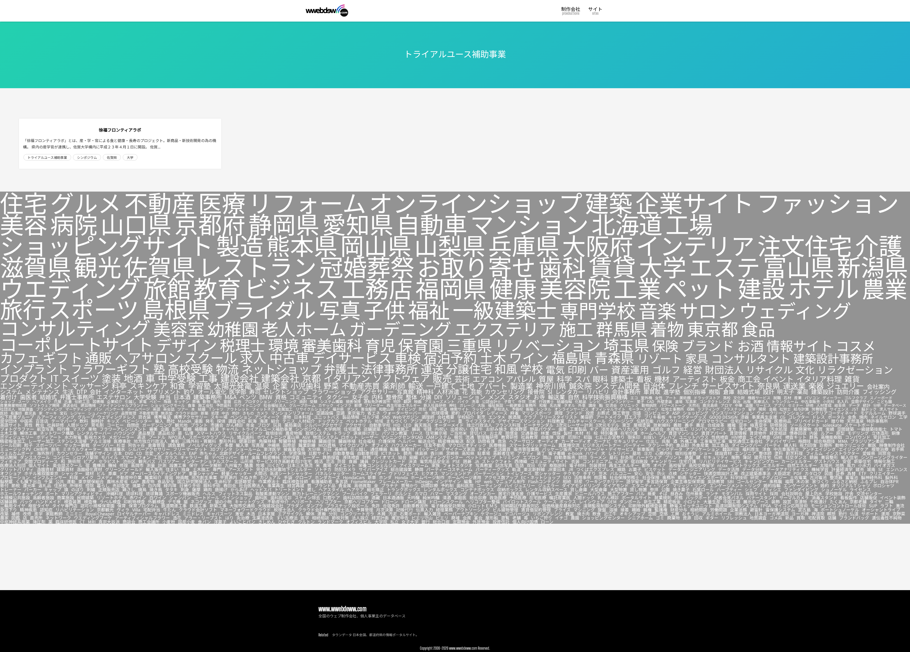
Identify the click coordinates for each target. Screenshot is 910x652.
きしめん (266, 521)
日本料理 (302, 417)
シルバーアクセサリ (323, 425)
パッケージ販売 (557, 449)
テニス (288, 421)
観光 (97, 266)
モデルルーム (873, 413)
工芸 (157, 457)
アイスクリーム (413, 465)
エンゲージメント (800, 485)
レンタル (543, 409)
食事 (191, 405)
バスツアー (168, 461)
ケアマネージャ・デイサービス (604, 449)
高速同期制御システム (736, 505)
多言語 (341, 481)
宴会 (478, 517)
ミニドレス (193, 513)
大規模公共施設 (15, 497)
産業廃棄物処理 (13, 405)
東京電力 (355, 413)
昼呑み (676, 493)
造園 (749, 405)
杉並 (121, 445)
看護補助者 (321, 481)
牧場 (260, 465)
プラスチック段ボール (347, 505)
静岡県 (283, 223)
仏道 (854, 513)
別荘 (327, 449)
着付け (8, 396)
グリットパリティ (17, 469)
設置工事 (177, 465)
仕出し (652, 441)
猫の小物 (223, 501)
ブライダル (264, 309)
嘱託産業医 (559, 497)
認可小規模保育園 (97, 505)
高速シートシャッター (291, 473)
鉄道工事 (198, 505)
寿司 (254, 391)
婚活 (318, 461)
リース (416, 433)
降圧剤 (39, 521)
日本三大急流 (300, 465)
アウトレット (237, 409)
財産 (578, 481)
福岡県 (451, 287)
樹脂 (714, 391)
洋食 (766, 449)
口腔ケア (331, 497)
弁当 (165, 396)
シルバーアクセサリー (149, 449)
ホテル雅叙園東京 (41, 473)
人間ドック (584, 497)
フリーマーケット (190, 449)
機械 (112, 465)
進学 (38, 513)
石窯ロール (703, 489)
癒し (311, 489)
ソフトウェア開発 (44, 405)
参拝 (654, 489)
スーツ (23, 401)
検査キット (795, 437)
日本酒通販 (393, 497)
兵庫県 (523, 245)
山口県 (136, 223)
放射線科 (661, 425)
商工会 (749, 378)
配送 (470, 441)
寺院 (522, 401)
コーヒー (115, 425)
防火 (661, 473)
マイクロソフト (354, 445)
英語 (156, 409)
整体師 (765, 453)
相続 (567, 481)
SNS (386, 417)
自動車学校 (379, 425)
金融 (773, 409)
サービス (763, 405)
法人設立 (360, 517)
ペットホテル (359, 421)
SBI (730, 481)
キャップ (52, 489)
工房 (675, 513)
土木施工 (201, 469)
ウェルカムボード (17, 453)
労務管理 (819, 409)
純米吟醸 (431, 497)
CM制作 (41, 449)
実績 (830, 429)
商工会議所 (148, 521)
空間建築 (845, 429)
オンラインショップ (475, 202)
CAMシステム (438, 437)
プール (227, 437)
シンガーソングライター (884, 457)
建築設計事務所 (833, 358)
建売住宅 (762, 457)
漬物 (286, 417)
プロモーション (15, 477)
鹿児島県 (710, 405)
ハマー (436, 493)
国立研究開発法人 (194, 481)
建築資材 (65, 469)
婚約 (824, 485)
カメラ (262, 413)
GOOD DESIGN (723, 417)
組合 (275, 421)
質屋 (546, 378)
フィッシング (879, 391)
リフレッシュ (734, 517)
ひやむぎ (286, 521)
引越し (130, 401)
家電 (143, 401)
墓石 (613, 457)
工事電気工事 (713, 441)
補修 (15, 513)
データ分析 (753, 469)
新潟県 (872, 266)
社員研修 (55, 425)
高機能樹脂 (831, 437)
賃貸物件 (758, 433)
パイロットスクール (522, 501)
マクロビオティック (467, 445)
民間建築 (85, 497)
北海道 (627, 223)
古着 (68, 401)
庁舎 (849, 493)
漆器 (744, 417)
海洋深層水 (114, 449)
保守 (193, 465)
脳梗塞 (6, 481)
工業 (637, 287)
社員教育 (529, 437)
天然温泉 (855, 421)
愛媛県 (868, 453)
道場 (678, 401)
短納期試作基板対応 (520, 505)
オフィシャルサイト (608, 409)
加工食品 (720, 445)
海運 (263, 421)
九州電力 (233, 465)
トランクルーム (785, 401)
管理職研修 (487, 437)
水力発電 (73, 437)
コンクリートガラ (357, 513)
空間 (652, 513)
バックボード (698, 497)
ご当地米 (458, 433)
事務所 (668, 477)
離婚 (636, 509)
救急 (502, 441)
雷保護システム (780, 509)
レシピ (595, 401)
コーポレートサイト (77, 344)
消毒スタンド (824, 497)
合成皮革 (715, 425)
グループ (85, 417)
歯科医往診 (281, 497)
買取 (800, 517)
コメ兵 (775, 517)
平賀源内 (228, 477)
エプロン (531, 457)
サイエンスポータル (708, 477)
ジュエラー (548, 485)
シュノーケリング (103, 413)
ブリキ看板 (654, 417)
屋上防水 (813, 493)
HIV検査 (738, 437)
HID (396, 425)
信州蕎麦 (694, 493)
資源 (687, 517)
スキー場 (219, 417)
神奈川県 (551, 385)
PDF (797, 473)
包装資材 (597, 465)
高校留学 (677, 465)
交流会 (611, 405)
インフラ (343, 405)
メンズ (496, 396)
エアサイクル (290, 513)
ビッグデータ (669, 449)
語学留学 (634, 481)
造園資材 (45, 469)
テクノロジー (774, 477)
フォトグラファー (17, 429)
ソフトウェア (401, 378)
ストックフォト (497, 461)
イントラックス (745, 465)
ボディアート (49, 437)
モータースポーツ (643, 409)
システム (11, 391)
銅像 (896, 433)
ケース (550, 501)
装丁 (541, 453)
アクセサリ (355, 425)
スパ (582, 378)
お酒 (750, 345)
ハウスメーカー (406, 445)
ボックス (567, 501)
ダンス (352, 409)
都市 (646, 465)
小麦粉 (168, 521)
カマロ (420, 493)
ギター (711, 517)
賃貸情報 (738, 433)
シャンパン (180, 497)
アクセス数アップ (501, 477)
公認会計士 (491, 401)
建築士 (622, 378)
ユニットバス (326, 417)
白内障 (154, 485)
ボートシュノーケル (840, 509)
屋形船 (491, 517)
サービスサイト (728, 385)
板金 (727, 378)
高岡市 (137, 465)
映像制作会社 (892, 445)
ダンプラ (314, 505)
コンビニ (61, 457)
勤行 (842, 513)
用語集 (600, 477)
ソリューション (465, 396)
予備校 (517, 409)
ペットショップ (481, 457)
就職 (777, 397)
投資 (590, 413)
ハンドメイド (48, 501)
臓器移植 (346, 441)
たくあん (838, 501)
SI (549, 391)
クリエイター (882, 473)
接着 (624, 509)
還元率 (29, 485)
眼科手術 (211, 485)
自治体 (654, 385)
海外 (217, 401)
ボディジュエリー (17, 437)
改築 (4, 513)
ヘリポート (302, 501)
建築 (608, 202)
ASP (676, 413)
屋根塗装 (642, 425)
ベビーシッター (137, 421)
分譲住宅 (469, 368)
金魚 (852, 417)
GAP (135, 481)
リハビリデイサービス (720, 461)
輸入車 (242, 445)
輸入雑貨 (432, 513)
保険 (665, 345)
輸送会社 (426, 441)
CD (139, 453)
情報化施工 (884, 461)
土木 (493, 357)
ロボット (349, 437)
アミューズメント (439, 401)
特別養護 (609, 433)
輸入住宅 (849, 457)
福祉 (429, 309)
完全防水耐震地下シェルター (284, 469)
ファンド (574, 413)
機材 (661, 378)
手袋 (288, 477)
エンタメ (496, 417)
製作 (176, 429)
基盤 (689, 457)
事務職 (775, 481)
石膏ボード (410, 513)
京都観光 (105, 509)
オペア (659, 465)
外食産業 (700, 445)
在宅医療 (537, 497)
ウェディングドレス (116, 417)
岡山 (547, 457)
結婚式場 (748, 391)
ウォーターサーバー (402, 413)
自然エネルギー (802, 465)
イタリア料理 (819, 378)
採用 (774, 493)
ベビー (155, 401)
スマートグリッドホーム (532, 445)
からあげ (238, 489)
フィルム (814, 453)
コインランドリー (618, 401)
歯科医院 (464, 485)
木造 (250, 513)
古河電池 (818, 477)
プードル (156, 437)
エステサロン (114, 396)
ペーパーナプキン (461, 513)
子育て (509, 401)
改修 (27, 513)
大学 (130, 157)
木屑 (381, 513)
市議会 (216, 425)
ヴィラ (123, 509)
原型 (840, 433)
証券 (840, 473)
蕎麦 (651, 493)
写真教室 (483, 465)
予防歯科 (223, 405)
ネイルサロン (883, 417)
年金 (250, 425)
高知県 (468, 453)
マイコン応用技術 (791, 505)
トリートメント (289, 489)
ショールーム (248, 449)
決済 (412, 461)
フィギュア (10, 461)
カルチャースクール (586, 421)
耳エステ (632, 417)
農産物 (148, 481)
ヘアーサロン (521, 441)
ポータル (836, 417)
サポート (869, 513)
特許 (397, 401)
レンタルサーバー (94, 433)
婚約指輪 (772, 485)
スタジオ (519, 396)
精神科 (425, 391)
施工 (576, 328)
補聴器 (201, 429)
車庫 (112, 473)
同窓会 (884, 453)
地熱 (839, 465)
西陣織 (520, 461)
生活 (68, 391)
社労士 (785, 409)
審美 (153, 429)
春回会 (229, 485)
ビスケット (654, 469)
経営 (692, 369)
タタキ (171, 489)
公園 (665, 489)
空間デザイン (862, 401)
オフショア (10, 473)
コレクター (798, 417)
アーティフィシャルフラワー (142, 517)
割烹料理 (794, 453)
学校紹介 (465, 417)
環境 (283, 345)
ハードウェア (649, 457)
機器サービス (759, 397)
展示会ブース (756, 501)
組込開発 (8, 457)
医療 (222, 202)
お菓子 (634, 469)
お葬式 (603, 413)
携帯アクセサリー (191, 417)
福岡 (789, 481)
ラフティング (708, 409)
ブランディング (49, 409)
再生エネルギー (624, 465)
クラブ (530, 417)
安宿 (846, 461)
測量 (150, 465)
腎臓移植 (287, 441)
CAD (650, 401)
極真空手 (758, 425)
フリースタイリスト (558, 417)
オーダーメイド (449, 425)
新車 (372, 477)
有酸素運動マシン (272, 493)
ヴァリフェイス (403, 473)
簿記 (747, 457)
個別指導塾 (685, 453)
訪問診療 (429, 485)
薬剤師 (393, 385)
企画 (164, 429)
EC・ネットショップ (540, 477)
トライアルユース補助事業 (47, 157)
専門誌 (219, 469)
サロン (707, 309)
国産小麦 (186, 521)
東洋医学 (272, 449)
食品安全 (165, 481)
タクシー (337, 396)
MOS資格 (327, 445)
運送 (432, 368)
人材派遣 (448, 391)
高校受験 (190, 368)
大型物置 (618, 489)
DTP (82, 391)
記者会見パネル (729, 497)
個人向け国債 (525, 521)
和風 (506, 368)
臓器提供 (327, 441)
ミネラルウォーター (82, 449)
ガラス (171, 457)
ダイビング (406, 409)
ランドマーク (330, 521)
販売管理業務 (526, 449)
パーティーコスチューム (449, 469)
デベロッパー (224, 457)
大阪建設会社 (270, 505)
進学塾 (671, 391)
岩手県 (897, 449)
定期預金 (461, 521)
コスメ (856, 345)
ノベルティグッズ (205, 445)
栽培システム (318, 433)
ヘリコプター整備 (483, 501)
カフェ (20, 357)
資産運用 (630, 369)
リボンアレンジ (548, 513)
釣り (189, 391)
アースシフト (240, 469)
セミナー (795, 405)
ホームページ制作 (428, 477)
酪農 (249, 465)
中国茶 (26, 421)
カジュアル (270, 477)
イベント (778, 378)
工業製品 (578, 429)
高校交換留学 (701, 465)
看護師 (16, 413)
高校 (727, 397)
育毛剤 (97, 425)
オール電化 (212, 391)
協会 (402, 457)
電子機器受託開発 (448, 505)
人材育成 (824, 405)
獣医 (872, 445)
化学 (542, 465)
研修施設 (778, 425)
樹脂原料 (557, 465)
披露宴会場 (294, 449)
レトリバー (618, 453)
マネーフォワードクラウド (245, 509)
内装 (813, 433)
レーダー (311, 457)
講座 (592, 405)
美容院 (575, 287)
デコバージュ (517, 513)
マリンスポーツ (536, 413)
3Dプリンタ (221, 449)
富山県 (798, 266)
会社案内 (878, 386)
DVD (129, 453)
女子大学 (410, 521)
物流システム (325, 437)
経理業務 (444, 509)
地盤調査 (25, 409)
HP (478, 481)
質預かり (409, 485)
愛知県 (357, 223)
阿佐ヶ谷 (136, 445)
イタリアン (347, 378)
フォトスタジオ (458, 465)
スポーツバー (48, 445)
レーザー (369, 437)
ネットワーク (58, 517)
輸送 (415, 385)
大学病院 (332, 429)
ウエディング (70, 287)
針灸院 (627, 457)
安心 (638, 473)
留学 (752, 409)
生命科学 (222, 481)
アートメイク (608, 417)
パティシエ (770, 489)
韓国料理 (730, 449)
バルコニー (620, 473)
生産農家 (563, 493)
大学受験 (145, 396)
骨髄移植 (307, 441)
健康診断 (247, 441)
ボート (52, 493)
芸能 (476, 391)
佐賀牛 (476, 429)
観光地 (181, 425)
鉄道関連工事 (174, 505)
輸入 (159, 421)
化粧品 (580, 401)
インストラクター (843, 453)
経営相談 (778, 433)
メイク (87, 477)
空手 (743, 425)
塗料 (778, 453)
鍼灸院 (580, 385)
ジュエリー (845, 385)
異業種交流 (569, 445)
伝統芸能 (645, 421)
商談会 (129, 521)
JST (855, 409)
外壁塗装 (664, 401)
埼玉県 (626, 345)
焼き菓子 (681, 489)
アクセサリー (377, 391)
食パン (204, 521)
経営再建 (295, 485)
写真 (340, 309)
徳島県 (421, 453)
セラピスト (109, 461)
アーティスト (694, 378)
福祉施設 (495, 405)
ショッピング (695, 413)
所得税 (76, 485)
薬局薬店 (292, 425)
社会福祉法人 (275, 405)
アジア (416, 421)
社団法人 (7, 409)
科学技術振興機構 (605, 396)
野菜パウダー (542, 429)
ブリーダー (374, 405)
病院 (74, 223)
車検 (407, 357)
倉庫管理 (156, 445)
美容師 (586, 417)
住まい (172, 469)
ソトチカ (323, 469)
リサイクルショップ (313, 409)
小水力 (864, 465)
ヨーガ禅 (800, 513)
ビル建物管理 (505, 509)
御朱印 (634, 437)
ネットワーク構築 (57, 433)
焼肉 (863, 417)
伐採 (556, 433)
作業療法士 (269, 481)
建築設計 (822, 391)
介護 (878, 245)
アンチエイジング (819, 449)
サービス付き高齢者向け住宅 (284, 461)
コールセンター (751, 481)
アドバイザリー (780, 441)
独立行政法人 (479, 425)
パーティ (772, 445)
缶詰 (519, 465)
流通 (469, 437)
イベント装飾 (892, 497)
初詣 (587, 437)
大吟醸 (413, 497)
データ (854, 405)
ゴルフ (666, 369)
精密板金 (672, 501)
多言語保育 (657, 481)
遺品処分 (166, 433)
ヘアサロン (148, 357)
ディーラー (832, 397)
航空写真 (45, 429)
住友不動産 (434, 445)
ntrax (722, 465)
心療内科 (663, 453)
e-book (575, 453)
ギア (594, 429)
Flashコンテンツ (544, 481)
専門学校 (598, 309)
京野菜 (898, 513)
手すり (589, 473)
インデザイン (448, 481)
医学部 (237, 391)
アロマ (726, 405)
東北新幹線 (534, 469)
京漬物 (800, 501)
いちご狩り (541, 517)
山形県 (247, 461)
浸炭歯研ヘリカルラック (624, 429)
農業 (884, 288)
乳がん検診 (608, 497)
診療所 (825, 445)
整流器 (836, 477)
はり (229, 517)
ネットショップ (281, 368)
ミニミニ (73, 513)
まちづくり (396, 421)
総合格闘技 (824, 441)
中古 (225, 413)
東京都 (712, 328)
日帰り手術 (189, 485)
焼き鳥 (155, 489)
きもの (248, 413)
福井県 (338, 409)
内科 (377, 396)
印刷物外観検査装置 (647, 505)
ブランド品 (325, 485)
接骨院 (536, 391)
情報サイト (800, 345)
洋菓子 (220, 521)
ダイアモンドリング (581, 485)
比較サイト (319, 453)
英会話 (168, 409)
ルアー (827, 433)
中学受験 (177, 378)
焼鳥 (142, 489)
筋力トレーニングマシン (315, 493)
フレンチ (683, 385)
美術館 (685, 397)
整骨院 (394, 396)
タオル (569, 405)
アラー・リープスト (203, 517)
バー (598, 369)
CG (782, 417)
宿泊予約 (450, 357)
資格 (281, 396)
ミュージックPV (15, 449)
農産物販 (293, 433)
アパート (492, 385)
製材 (568, 433)
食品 (758, 328)
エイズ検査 (759, 437)
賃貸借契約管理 (536, 509)
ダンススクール (35, 457)
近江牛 (610, 513)
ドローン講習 (413, 501)
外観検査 (156, 501)
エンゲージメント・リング (735, 485)
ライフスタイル (480, 421)
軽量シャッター (236, 473)
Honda (401, 477)
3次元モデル (607, 425)
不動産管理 (148, 413)
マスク (79, 429)
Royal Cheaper (99, 513)
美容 (23, 223)
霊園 (227, 401)
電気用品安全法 (435, 461)
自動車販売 (564, 457)
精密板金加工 (13, 441)
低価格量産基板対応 (561, 505)
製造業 (521, 385)
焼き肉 (583, 513)
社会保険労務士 (624, 477)
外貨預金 (481, 521)
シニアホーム (640, 517)
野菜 (331, 385)
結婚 (201, 409)
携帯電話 (162, 417)
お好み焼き (496, 429)
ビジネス (291, 287)
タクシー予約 (660, 445)
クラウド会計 (186, 413)
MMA (842, 441)
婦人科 (790, 445)
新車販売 (645, 449)
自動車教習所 (415, 505)
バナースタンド (761, 497)
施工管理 (621, 413)
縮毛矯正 (375, 489)
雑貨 (852, 378)
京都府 (210, 223)
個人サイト (39, 465)
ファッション (828, 202)
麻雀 (514, 413)
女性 (659, 397)
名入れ (842, 401)
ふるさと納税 (844, 481)
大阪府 (597, 245)
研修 (810, 405)
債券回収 (797, 433)
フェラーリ (381, 493)
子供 (384, 309)
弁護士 (341, 368)
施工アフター (620, 493)
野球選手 (896, 413)
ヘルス (209, 493)
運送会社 (70, 405)
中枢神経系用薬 (15, 521)
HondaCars (354, 477)
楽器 (816, 385)
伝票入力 (424, 509)
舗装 (416, 429)
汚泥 (392, 513)
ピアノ (89, 461)
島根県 (176, 308)
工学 (903, 417)
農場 (327, 465)
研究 (754, 477)
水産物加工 (677, 429)
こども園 (884, 401)
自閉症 (133, 425)
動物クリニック (850, 445)
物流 (227, 368)
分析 (877, 405)
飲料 (84, 421)
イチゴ (561, 517)
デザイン (186, 345)
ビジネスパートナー (601, 445)
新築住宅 (862, 461)
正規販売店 (108, 489)
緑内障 (170, 485)
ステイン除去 (307, 497)
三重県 (469, 345)
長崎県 (341, 449)
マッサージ (90, 385)
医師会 (657, 429)
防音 (341, 461)
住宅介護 (687, 461)
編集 (468, 481)
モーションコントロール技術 (838, 505)
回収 (698, 517)
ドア (123, 473)
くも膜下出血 (28, 481)
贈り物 (837, 421)
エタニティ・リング (651, 485)
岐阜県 (840, 405)
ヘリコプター (328, 501)
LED (407, 425)
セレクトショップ (286, 391)
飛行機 (63, 429)
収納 (690, 409)
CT (82, 521)
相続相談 (320, 517)
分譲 (425, 396)
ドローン (389, 501)
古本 (118, 453)
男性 (28, 425)
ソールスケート (805, 425)
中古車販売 (810, 401)
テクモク (571, 473)
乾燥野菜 (518, 429)
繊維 (731, 425)
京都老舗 (858, 501)
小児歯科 (306, 385)
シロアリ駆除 (85, 457)
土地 (466, 385)
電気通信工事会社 (745, 441)
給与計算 (801, 409)
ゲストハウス (827, 461)
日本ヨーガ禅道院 (772, 513)
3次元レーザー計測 (574, 425)
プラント (199, 425)
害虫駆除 (368, 409)
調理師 (428, 417)
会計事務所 (626, 391)
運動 (71, 481)
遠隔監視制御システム (604, 505)
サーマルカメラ (794, 497)
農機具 (98, 465)
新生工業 (652, 501)
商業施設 (65, 497)
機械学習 (819, 469)
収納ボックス (509, 489)
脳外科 (891, 477)
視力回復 (808, 445)
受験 (313, 401)
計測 (162, 465)
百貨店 (42, 421)
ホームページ (138, 409)
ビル (101, 473)
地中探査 (291, 457)
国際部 (289, 445)
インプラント (34, 368)
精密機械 (271, 457)
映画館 (182, 477)
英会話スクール (67, 465)
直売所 (36, 517)
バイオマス (384, 457)
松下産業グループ (17, 417)
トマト (896, 429)
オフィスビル (359, 521)
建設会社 (239, 378)
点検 (672, 473)
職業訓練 (306, 445)
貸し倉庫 (578, 489)
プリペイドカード (811, 421)
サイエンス (839, 409)
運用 (885, 513)
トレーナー (10, 489)
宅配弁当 (151, 509)
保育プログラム (143, 505)
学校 (531, 368)
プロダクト (23, 378)
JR (570, 469)
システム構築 (331, 401)
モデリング (858, 433)
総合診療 (478, 497)
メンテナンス (42, 391)
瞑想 (831, 513)
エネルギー (773, 465)
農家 (4, 517)
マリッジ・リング (690, 485)
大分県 (314, 449)
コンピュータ (656, 413)
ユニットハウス (694, 437)
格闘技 (804, 441)
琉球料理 (134, 493)
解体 (310, 513)
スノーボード (881, 397)
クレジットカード (388, 461)
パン (98, 409)
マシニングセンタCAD (402, 437)
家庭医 (460, 497)
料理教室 (555, 421)
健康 (513, 287)
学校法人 (501, 409)
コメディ (104, 477)
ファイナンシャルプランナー (123, 405)
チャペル (230, 429)
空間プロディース (41, 461)
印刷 (577, 369)
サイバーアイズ (373, 469)
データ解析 (211, 465)
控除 (89, 485)
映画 (418, 401)
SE (880, 469)
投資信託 (501, 521)
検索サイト (459, 409)
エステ (724, 266)
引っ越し (358, 449)
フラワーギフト (110, 368)
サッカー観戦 (77, 445)
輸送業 (556, 396)
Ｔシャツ (215, 409)
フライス (562, 509)
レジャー (77, 413)
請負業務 (176, 445)
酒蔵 (375, 497)
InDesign (423, 481)
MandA (184, 421)
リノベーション (548, 345)
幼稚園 (233, 328)
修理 (123, 465)
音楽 (657, 309)
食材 (244, 457)
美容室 (179, 328)
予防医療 (517, 497)
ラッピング (481, 409)
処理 (215, 413)
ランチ (712, 493)
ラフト (886, 505)
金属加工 (285, 409)
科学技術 (738, 477)
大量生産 (711, 501)
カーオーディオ (576, 441)
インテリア (695, 245)
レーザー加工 (41, 441)
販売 (442, 378)
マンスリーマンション (732, 413)
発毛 (209, 421)
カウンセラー (69, 453)
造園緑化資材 (89, 469)
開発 (762, 409)
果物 (92, 429)
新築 (204, 413)
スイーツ (80, 378)
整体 (411, 396)
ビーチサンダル (538, 425)
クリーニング (285, 401)
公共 (59, 481)
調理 (558, 413)
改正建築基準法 (756, 473)
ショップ (7, 401)
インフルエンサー (50, 477)
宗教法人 (743, 513)
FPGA (765, 505)
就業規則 (662, 497)
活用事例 (582, 477)
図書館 (98, 401)
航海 (252, 421)
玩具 (277, 425)
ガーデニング (400, 328)
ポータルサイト (636, 497)
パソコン (812, 397)
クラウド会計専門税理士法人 (325, 509)
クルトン (306, 521)
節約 (455, 413)
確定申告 (400, 517)
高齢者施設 (43, 497)
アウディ (525, 453)
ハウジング (124, 433)
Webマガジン (406, 417)
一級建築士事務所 (521, 405)
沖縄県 (273, 445)
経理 (433, 409)
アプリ (779, 405)
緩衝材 (407, 449)
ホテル (823, 287)
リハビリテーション (74, 509)
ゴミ (660, 517)
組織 (413, 457)
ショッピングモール (168, 405)
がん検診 (234, 425)
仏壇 (189, 433)
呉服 (666, 441)
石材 (787, 397)
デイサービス (351, 357)
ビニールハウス (590, 493)
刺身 (185, 489)
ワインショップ (237, 497)
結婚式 (48, 396)
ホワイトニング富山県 (278, 437)
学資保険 (297, 453)
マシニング (584, 509)
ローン (547, 521)
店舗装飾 (8, 501)
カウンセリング (505, 391)
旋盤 (602, 509)
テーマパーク (64, 421)
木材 (579, 433)
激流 (900, 505)
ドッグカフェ (330, 421)
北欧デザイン (232, 453)
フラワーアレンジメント (123, 429)
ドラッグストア (707, 397)
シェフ (751, 489)
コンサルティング (75, 327)
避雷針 (756, 509)
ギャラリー (191, 457)
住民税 (60, 485)
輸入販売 (154, 469)
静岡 (419, 469)
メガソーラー (121, 437)
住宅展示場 (436, 433)
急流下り (8, 509)
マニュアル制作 (510, 481)
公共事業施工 (396, 429)
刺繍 (91, 489)
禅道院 (817, 513)
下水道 (761, 429)
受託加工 (881, 437)
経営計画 (380, 517)
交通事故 (529, 433)
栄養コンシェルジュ (377, 465)
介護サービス (539, 493)
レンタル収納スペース (546, 489)
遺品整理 (146, 433)
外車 (582, 405)
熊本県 (301, 245)
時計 (236, 413)
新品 (789, 517)
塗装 (111, 378)
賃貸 (612, 266)
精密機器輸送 (451, 441)
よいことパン (242, 521)
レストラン (257, 266)
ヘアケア (355, 489)
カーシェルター (796, 461)
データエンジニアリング (691, 469)
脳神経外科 (871, 477)
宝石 (63, 413)
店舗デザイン (98, 453)
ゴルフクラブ (855, 397)
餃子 (28, 445)
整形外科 (227, 441)
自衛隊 (547, 437)
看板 (643, 378)
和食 (177, 385)
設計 (768, 391)
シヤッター (690, 473)
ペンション (241, 417)
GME (777, 437)
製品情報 (350, 417)
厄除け (574, 437)
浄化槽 (745, 429)
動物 (206, 401)
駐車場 (483, 453)
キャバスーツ (219, 513)
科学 (564, 378)
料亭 (119, 385)
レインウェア (592, 501)
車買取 (651, 391)
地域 (379, 421)
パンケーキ (114, 409)
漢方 (732, 429)
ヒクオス (429, 473)
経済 (214, 429)
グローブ (303, 477)
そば (663, 493)
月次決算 (384, 509)
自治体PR (889, 481)
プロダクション (257, 401)
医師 (4, 413)
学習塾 (199, 385)
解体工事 (28, 433)
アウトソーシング (473, 509)
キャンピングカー (761, 461)
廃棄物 (673, 517)
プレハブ (667, 437)
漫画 (198, 421)
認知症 (46, 509)
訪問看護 (486, 441)
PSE (456, 461)
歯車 (562, 429)
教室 (569, 513)
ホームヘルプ (653, 433)
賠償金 (511, 433)
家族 (435, 465)
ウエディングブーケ (93, 517)
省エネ (373, 413)
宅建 (427, 429)
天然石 (694, 405)
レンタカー (569, 391)
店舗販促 (868, 497)
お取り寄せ (476, 266)
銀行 (425, 521)
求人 (253, 357)
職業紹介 (153, 477)
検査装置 (72, 501)
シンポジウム (87, 157)
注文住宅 (804, 245)
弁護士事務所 (77, 396)
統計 (866, 405)
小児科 (828, 401)
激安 (239, 513)
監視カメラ (95, 437)
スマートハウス (211, 433)
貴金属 (344, 485)
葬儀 (196, 401)
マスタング (456, 493)
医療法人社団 (13, 465)
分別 (333, 513)
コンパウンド (857, 437)
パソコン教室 (394, 433)
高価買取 (362, 485)
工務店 (377, 287)
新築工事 (218, 505)
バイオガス (884, 465)
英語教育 (715, 481)
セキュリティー (628, 441)
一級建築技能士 (872, 429)
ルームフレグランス (267, 453)
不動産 (159, 202)
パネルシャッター (332, 473)
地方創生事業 (204, 477)
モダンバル (732, 493)
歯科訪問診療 (356, 497)
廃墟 (455, 517)
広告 (237, 401)
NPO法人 (177, 437)
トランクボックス (404, 489)
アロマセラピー (713, 421)
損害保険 (353, 401)
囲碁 (467, 461)
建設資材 (723, 453)
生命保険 (762, 421)
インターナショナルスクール (210, 461)
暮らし (103, 485)
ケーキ (51, 413)
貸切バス (478, 433)
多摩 (228, 445)
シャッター (71, 473)
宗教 (532, 401)
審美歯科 (331, 345)
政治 (736, 401)
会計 (95, 391)
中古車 (289, 357)
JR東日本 (556, 469)
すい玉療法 (287, 517)
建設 (761, 287)
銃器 (814, 457)
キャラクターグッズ (687, 417)
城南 (871, 469)
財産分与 (678, 509)
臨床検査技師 (295, 481)
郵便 (358, 405)
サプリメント (164, 391)
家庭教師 (54, 513)
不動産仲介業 (129, 477)
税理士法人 (284, 509)
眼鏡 (187, 429)
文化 (805, 369)
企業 (280, 385)
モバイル (109, 457)
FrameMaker (363, 481)
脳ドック (869, 409)
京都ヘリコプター (361, 501)
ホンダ (385, 477)
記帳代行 (404, 509)
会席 (467, 517)
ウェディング (795, 309)
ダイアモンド (616, 485)
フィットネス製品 (235, 493)
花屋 (57, 401)
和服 (543, 405)
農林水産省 (117, 481)
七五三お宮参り (610, 437)
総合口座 (441, 521)
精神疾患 (28, 509)
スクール (210, 357)
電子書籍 (556, 453)
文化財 (739, 397)
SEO (567, 477)
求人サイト (888, 409)
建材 (89, 473)
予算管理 (364, 509)
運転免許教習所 (377, 401)
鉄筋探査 (331, 457)
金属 (255, 457)
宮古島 (804, 509)
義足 (700, 425)
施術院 (74, 461)
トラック (341, 433)
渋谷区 (129, 461)
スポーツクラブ (203, 437)
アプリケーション (702, 449)
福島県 (572, 357)
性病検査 (719, 437)
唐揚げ (221, 489)
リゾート (659, 358)
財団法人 (724, 369)
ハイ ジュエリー (520, 485)
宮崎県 (452, 453)
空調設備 (324, 413)
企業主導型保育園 (687, 481)
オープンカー (482, 493)
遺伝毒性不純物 (887, 517)
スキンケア (148, 385)
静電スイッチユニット (691, 505)
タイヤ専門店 (64, 505)
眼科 (600, 378)
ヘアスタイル (331, 489)
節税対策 (340, 517)
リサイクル (769, 369)
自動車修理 (367, 453)
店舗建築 (372, 429)
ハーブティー (729, 489)
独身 (185, 469)
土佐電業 (798, 477)
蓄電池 (851, 477)
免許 (375, 505)
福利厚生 (750, 449)
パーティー (634, 445)
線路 (621, 469)
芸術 (462, 378)
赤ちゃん (208, 453)
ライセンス (860, 489)
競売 (407, 453)
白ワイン (157, 497)
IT (54, 378)
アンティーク (267, 417)
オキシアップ (632, 513)
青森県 (614, 357)
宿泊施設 (639, 461)
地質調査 (758, 517)
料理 (73, 477)
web (488, 481)
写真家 (691, 401)
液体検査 (350, 457)
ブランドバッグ (854, 517)
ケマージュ (491, 513)
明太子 (785, 391)
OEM (612, 501)
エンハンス (896, 469)
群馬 (813, 437)
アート (671, 397)
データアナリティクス (787, 469)
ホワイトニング (247, 405)
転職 (394, 449)
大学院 (380, 521)
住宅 (23, 202)
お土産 (496, 433)
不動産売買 (361, 385)
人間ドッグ (77, 425)
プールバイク (355, 493)
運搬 (321, 513)
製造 (240, 245)
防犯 (422, 409)
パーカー (32, 489)
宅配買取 (816, 517)
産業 (798, 397)
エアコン (488, 378)
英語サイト (10, 425)
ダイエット (344, 465)
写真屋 (257, 445)
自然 (573, 396)
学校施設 (833, 493)
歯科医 (261, 497)
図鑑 (15, 517)
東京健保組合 (91, 481)
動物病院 (649, 405)
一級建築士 (505, 309)
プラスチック (734, 409)
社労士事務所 (672, 409)
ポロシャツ (883, 485)
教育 (217, 287)
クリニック (629, 405)
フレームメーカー (395, 481)
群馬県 (621, 328)
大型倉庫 (598, 489)
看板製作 (848, 497)
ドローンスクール (446, 501)
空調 (340, 413)
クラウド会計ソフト (198, 509)
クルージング (621, 421)
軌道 (516, 469)
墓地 (636, 453)
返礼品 (44, 485)
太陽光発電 (233, 385)
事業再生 (275, 485)
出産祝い (458, 429)
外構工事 (688, 441)
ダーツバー (103, 445)
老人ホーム (303, 328)
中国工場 (731, 501)
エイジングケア (854, 449)
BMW (265, 396)
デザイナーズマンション (521, 421)
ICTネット (390, 453)
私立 (394, 521)
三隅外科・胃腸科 (199, 441)
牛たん (169, 509)
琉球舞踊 (154, 493)
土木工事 (8, 433)
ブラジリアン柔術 (867, 441)
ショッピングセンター (603, 517)
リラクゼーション (855, 369)
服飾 (735, 457)
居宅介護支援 (511, 493)
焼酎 (303, 401)
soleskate (832, 425)
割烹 (481, 417)
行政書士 (546, 401)
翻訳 (407, 401)
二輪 (889, 501)
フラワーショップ (334, 391)
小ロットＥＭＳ (483, 505)
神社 (453, 405)
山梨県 (449, 245)
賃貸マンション (683, 433)
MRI (92, 521)
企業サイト (694, 202)
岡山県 (375, 245)
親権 (647, 509)
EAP (193, 453)
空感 (663, 513)
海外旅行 (45, 453)
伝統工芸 (82, 401)
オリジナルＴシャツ (851, 485)
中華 (738, 405)
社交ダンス (796, 457)
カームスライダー (369, 473)
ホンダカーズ (327, 477)
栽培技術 (273, 433)
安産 (560, 437)
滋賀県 (35, 266)
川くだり (275, 465)
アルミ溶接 (100, 441)
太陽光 (826, 465)
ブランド (707, 345)
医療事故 (122, 441)
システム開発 (617, 385)
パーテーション (489, 473)
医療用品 (782, 421)
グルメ (85, 202)
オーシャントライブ (881, 509)
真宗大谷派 (109, 521)
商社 (170, 421)
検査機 (90, 501)
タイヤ (875, 501)
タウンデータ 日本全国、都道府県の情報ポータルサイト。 (375, 635)
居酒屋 (514, 417)
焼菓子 (138, 485)
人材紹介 (306, 421)
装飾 (775, 501)
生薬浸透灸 (262, 517)
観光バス (146, 461)
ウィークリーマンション (780, 413)
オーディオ (547, 441)
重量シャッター (203, 473)
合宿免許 (391, 505)
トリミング (509, 457)
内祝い (441, 429)
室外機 (646, 397)
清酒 (446, 497)
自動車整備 (343, 453)
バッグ (26, 501)
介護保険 (386, 441)
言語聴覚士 (244, 481)
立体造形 (880, 433)
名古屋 (555, 405)
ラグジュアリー (440, 421)
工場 (689, 223)
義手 (689, 425)
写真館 (405, 391)
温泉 (262, 385)
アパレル (521, 378)
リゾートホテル (112, 497)
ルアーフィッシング (56, 417)
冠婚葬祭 (366, 266)
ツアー (182, 409)
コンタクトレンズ (715, 401)
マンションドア (456, 473)
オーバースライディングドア (158, 473)
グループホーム (302, 405)
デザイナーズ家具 (458, 449)
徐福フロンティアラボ (120, 130)
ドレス (818, 417)
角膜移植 (267, 441)
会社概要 (445, 417)
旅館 (167, 287)
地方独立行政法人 (151, 441)
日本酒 (182, 396)
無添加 (166, 413)
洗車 (475, 401)
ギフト (62, 357)
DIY (438, 396)
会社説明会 (791, 493)
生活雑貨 (502, 449)
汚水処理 (778, 429)
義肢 (677, 425)
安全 (650, 473)
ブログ (263, 425)
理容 (168, 477)
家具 (696, 358)
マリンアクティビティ (82, 493)
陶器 (167, 401)
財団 (582, 457)
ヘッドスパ (261, 489)
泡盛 (636, 413)
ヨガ (648, 453)
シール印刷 (10, 445)
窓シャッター (547, 473)
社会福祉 (366, 441)
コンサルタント (751, 358)
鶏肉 (207, 489)
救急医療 (497, 497)
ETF (862, 473)
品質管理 (128, 413)
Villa (136, 509)
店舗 (832, 517)
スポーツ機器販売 (183, 493)
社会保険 (650, 477)
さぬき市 (248, 477)
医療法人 (761, 401)
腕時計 (97, 421)
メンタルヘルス (171, 453)
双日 (531, 465)
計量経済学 (842, 469)
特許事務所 (877, 421)
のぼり (77, 489)
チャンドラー (663, 461)
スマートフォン (135, 457)
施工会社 (205, 405)
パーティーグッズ (492, 469)
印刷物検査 (134, 501)
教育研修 (509, 437)
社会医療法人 (251, 485)
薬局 (802, 391)
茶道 (443, 409)
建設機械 (88, 405)
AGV (306, 437)
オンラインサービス (571, 409)
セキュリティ (715, 457)
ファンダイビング (801, 489)
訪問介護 (848, 391)
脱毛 (55, 449)
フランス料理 (508, 425)
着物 (667, 328)
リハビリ (598, 391)
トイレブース (519, 473)
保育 (121, 505)
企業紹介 (114, 401)
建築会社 (280, 378)
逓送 (141, 437)
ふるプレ (868, 481)
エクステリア (505, 328)
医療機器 (497, 445)
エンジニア (745, 453)
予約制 (447, 485)
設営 (787, 501)
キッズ (113, 421)
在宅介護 (628, 433)
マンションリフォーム (292, 413)
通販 (98, 357)
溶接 (613, 509)
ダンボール (630, 501)
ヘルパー (406, 441)
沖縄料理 (114, 493)
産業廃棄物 (800, 429)
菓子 (640, 401)
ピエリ (442, 517)
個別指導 (694, 391)
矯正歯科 (245, 437)
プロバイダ (473, 413)
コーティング (489, 485)
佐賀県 (112, 157)
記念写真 (503, 465)
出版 (747, 401)
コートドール (206, 497)
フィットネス (263, 409)
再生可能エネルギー (404, 405)
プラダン (294, 505)
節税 (15, 485)
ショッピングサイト (106, 245)
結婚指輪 (564, 401)
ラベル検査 (110, 501)
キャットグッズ (249, 501)
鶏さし (128, 489)
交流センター (869, 493)
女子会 (360, 396)
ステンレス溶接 (72, 441)
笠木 (603, 473)
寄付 (4, 485)
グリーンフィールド (124, 469)
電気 (555, 369)
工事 (208, 378)
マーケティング (78, 409)
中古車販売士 (786, 449)
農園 (575, 517)
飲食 (596, 513)
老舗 (516, 517)
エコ (634, 397)
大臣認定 (782, 473)
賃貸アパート (714, 433)
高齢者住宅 (503, 453)
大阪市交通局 (242, 505)
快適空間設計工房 (721, 473)
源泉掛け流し (366, 433)
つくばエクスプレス (595, 469)
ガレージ (467, 405)
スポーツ (93, 308)
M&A (231, 396)
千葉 (48, 481)
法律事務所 (389, 368)
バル (640, 493)
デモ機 (174, 501)
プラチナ (389, 485)
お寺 (539, 396)
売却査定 (120, 485)
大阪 (481, 405)
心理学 (621, 461)
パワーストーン (673, 405)
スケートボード (859, 425)
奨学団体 (8, 421)
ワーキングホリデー (604, 481)
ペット (699, 287)
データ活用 (728, 469)
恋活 (330, 461)
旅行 (23, 308)
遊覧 (505, 517)
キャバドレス (167, 513)
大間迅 (260, 473)
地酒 (133, 378)
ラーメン (598, 457)
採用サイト (756, 493)
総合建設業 (401, 469)
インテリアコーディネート (831, 413)
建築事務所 (207, 396)
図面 (828, 473)
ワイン (529, 357)
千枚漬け (818, 501)
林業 (545, 433)
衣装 (575, 461)
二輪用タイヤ (12, 505)
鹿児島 (30, 413)
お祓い (649, 437)
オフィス (379, 445)
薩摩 (196, 489)
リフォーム (307, 202)
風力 (851, 465)
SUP (873, 505)
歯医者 (28, 396)
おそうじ (690, 513)
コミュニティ (306, 396)
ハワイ (591, 453)
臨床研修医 (66, 521)
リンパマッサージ (708, 429)
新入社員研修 (434, 405)
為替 (851, 473)
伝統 (778, 457)
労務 (678, 497)
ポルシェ (403, 493)
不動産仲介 (278, 501)
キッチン (181, 401)
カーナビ (602, 441)
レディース (497, 413)
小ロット (692, 501)
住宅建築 (352, 429)
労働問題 (718, 509)
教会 (40, 425)
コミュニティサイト (549, 461)
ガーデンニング (157, 425)
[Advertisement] (455, 557)
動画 (682, 477)
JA (476, 461)
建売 (859, 469)
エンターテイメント (34, 385)
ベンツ (247, 396)
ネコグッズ (201, 501)
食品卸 (682, 445)
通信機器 (378, 449)
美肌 (175, 441)
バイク (463, 401)
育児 (380, 345)
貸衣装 (144, 417)
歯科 (562, 266)
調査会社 (236, 421)
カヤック (325, 405)
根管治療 (879, 449)
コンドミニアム (597, 461)
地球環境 (439, 413)
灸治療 (243, 517)
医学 (304, 517)
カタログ (813, 473)
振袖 (529, 409)
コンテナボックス (477, 489)
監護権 (661, 509)
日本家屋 (266, 513)
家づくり (820, 481)
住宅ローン (740, 421)
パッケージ (427, 449)
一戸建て (441, 385)
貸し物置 (638, 489)
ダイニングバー (746, 445)
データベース (895, 405)
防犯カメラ (345, 469)
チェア (484, 449)
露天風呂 (422, 425)
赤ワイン (137, 497)
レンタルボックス (440, 489)
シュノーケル (834, 489)
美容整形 (829, 457)
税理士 (242, 345)
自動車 (431, 223)
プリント (673, 457)
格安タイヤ (38, 505)
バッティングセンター (442, 457)
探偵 (221, 421)
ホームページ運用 (464, 477)
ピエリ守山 (422, 517)
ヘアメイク (41, 401)
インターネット (124, 391)
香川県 (436, 453)
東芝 (626, 425)
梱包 (458, 437)
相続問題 (698, 509)
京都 (311, 378)
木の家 (802, 481)
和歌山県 (386, 409)
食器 (353, 461)
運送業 (794, 385)
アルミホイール (717, 513)
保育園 (421, 345)
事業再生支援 (764, 417)
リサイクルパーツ (246, 433)
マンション (529, 223)
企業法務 (738, 509)
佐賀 (818, 429)
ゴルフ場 (370, 417)
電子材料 (577, 465)
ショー (705, 453)
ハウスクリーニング (675, 421)
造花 (177, 517)
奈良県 (768, 385)
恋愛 (149, 453)
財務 (366, 457)
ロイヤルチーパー (134, 513)
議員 (364, 461)
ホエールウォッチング (21, 493)
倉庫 (728, 391)
